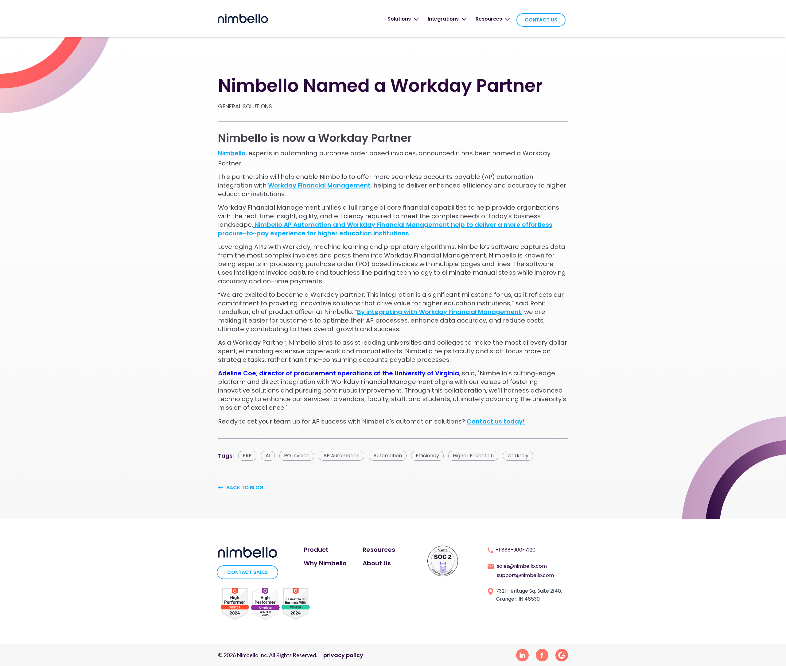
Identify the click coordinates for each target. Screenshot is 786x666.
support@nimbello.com (525, 575)
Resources (379, 549)
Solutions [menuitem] (399, 18)
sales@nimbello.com (522, 566)
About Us (377, 563)
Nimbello (232, 153)
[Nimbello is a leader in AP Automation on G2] (234, 603)
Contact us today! (496, 421)
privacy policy (343, 655)
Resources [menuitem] (489, 18)
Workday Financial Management (319, 185)
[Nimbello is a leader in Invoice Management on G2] (265, 603)
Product (316, 549)
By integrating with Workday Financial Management (439, 312)
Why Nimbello (325, 563)
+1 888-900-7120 (515, 549)
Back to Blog (245, 487)
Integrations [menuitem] (443, 18)
